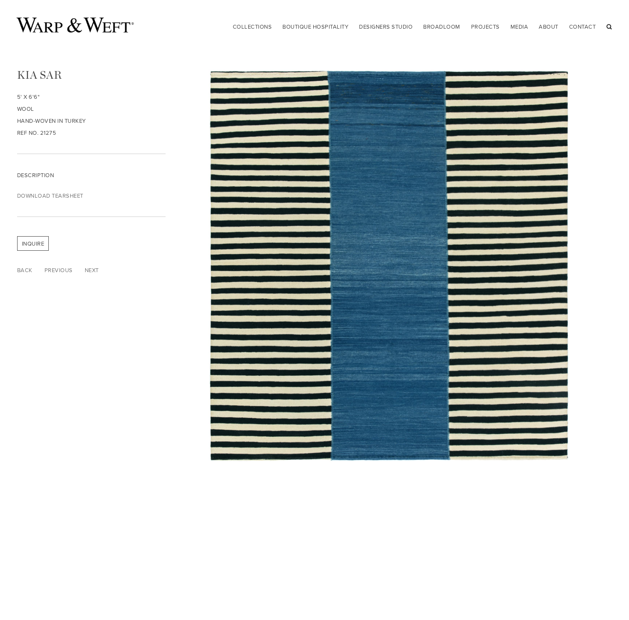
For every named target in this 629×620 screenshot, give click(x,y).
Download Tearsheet (50, 195)
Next (92, 270)
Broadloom (441, 26)
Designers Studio (385, 26)
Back (25, 270)
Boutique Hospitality (315, 26)
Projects (485, 26)
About (548, 26)
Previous (59, 270)
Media (519, 26)
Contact (582, 26)
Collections (252, 26)
